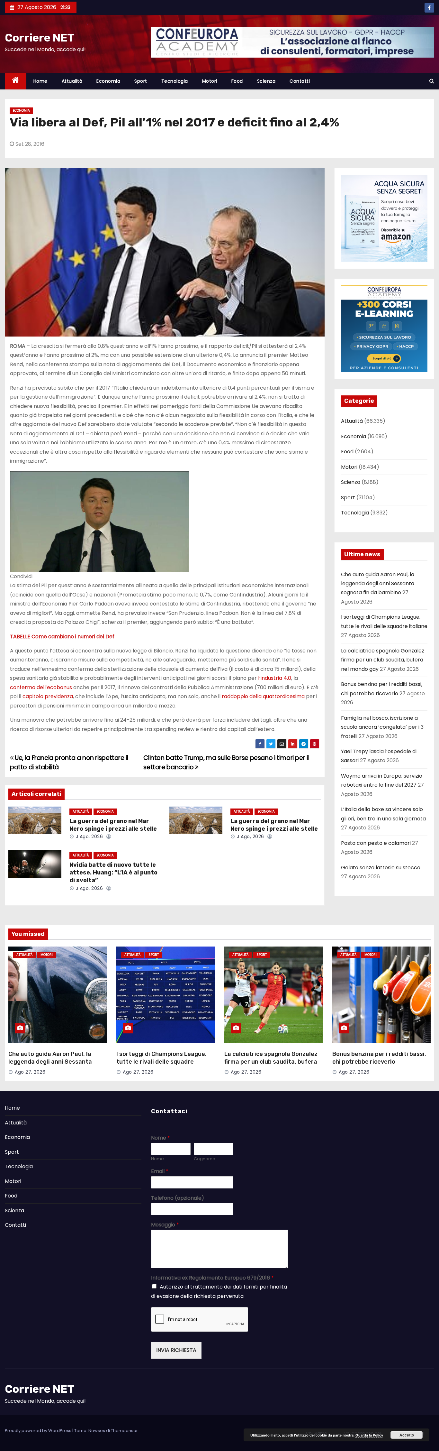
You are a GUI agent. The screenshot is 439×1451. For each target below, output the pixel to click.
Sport (140, 81)
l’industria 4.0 (274, 678)
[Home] (15, 81)
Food (237, 81)
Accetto (406, 1435)
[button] (431, 81)
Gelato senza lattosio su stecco (380, 867)
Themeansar (124, 1431)
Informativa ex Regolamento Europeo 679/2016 (212, 1278)
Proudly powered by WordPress (38, 1431)
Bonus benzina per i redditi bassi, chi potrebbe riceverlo (379, 1057)
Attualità (72, 81)
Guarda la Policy (369, 1435)
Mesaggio (165, 1225)
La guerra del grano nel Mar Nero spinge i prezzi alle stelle (113, 825)
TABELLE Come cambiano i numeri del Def (62, 636)
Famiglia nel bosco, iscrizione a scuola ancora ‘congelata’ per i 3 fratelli (382, 727)
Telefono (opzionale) (177, 1198)
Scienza (266, 81)
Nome (160, 1138)
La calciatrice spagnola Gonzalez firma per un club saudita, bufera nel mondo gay (382, 660)
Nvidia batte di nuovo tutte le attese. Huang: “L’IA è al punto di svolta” (113, 872)
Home (40, 81)
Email (159, 1171)
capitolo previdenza (47, 696)
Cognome (204, 1159)
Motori (209, 81)
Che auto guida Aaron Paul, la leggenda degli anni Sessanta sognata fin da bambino (377, 583)
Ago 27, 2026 (30, 1072)
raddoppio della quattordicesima (263, 696)
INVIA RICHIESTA (176, 1350)
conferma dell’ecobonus (41, 687)
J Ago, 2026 (88, 836)
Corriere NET (39, 37)
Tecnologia (174, 81)
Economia (108, 81)
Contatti (300, 81)
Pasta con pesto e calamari (376, 843)
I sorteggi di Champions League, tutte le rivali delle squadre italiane (161, 1061)
